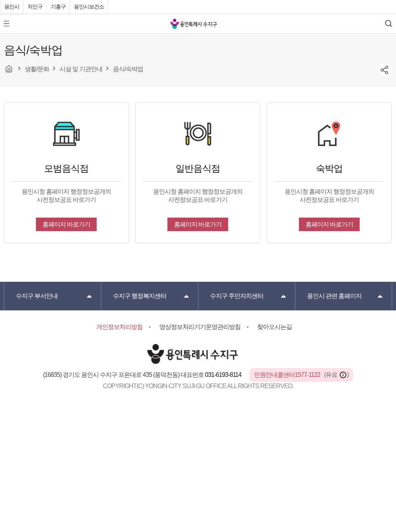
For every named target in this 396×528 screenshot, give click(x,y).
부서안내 (37, 296)
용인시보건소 (89, 6)
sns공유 (385, 70)
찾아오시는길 (274, 327)
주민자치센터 (236, 296)
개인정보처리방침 (119, 327)
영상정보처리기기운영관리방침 (200, 327)
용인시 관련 (334, 296)
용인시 (11, 6)
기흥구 (58, 6)
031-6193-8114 (223, 374)
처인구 (35, 6)
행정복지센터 (139, 296)
